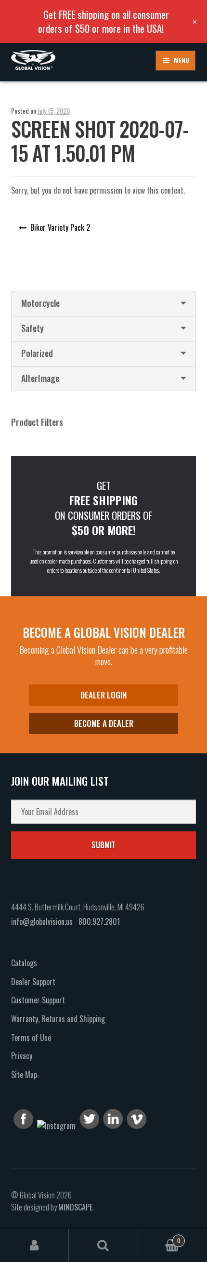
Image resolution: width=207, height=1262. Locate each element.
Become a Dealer (103, 723)
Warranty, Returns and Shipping (58, 1019)
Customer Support (38, 1000)
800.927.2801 (99, 921)
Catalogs (24, 963)
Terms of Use (31, 1037)
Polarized (37, 353)
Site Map (24, 1074)
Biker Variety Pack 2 (60, 227)
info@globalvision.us (42, 921)
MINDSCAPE (75, 1207)
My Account (34, 1245)
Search (103, 1245)
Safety (32, 328)
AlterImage (40, 378)
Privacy (21, 1056)
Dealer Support (33, 981)
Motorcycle (40, 303)
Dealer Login (103, 695)
